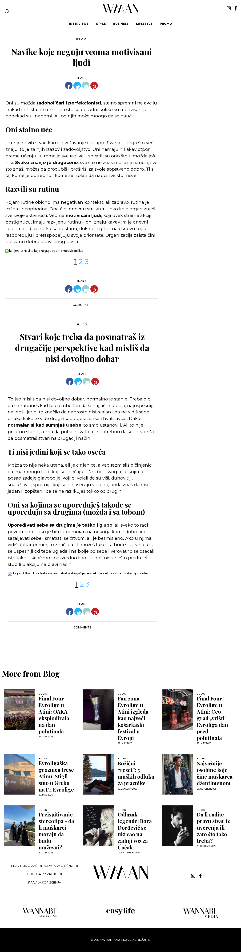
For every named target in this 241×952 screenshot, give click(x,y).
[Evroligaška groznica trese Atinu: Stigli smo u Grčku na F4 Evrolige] (19, 774)
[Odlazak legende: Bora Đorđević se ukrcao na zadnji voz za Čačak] (98, 825)
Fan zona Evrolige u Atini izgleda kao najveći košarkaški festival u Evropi (133, 718)
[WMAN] (121, 12)
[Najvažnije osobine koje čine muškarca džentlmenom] (177, 774)
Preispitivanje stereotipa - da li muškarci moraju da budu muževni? (56, 831)
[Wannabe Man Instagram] (228, 8)
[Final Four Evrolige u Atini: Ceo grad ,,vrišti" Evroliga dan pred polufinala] (177, 709)
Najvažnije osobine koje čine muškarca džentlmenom (215, 773)
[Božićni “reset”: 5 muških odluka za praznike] (98, 774)
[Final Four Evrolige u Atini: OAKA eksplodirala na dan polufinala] (19, 709)
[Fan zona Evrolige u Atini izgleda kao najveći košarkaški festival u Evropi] (98, 709)
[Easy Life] (120, 914)
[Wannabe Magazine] (40, 917)
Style (101, 23)
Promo (166, 23)
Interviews (78, 23)
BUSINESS (121, 23)
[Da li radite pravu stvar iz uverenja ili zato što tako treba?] (177, 825)
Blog (81, 39)
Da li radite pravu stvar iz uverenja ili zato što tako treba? (213, 827)
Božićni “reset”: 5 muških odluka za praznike (136, 773)
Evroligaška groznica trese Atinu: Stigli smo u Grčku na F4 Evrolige (56, 776)
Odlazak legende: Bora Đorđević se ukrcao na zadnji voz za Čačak (135, 831)
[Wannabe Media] (201, 917)
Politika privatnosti (44, 874)
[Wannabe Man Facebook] (236, 8)
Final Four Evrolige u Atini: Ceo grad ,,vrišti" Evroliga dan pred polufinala (212, 718)
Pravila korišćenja (44, 882)
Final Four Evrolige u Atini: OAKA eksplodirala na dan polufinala (54, 715)
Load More (120, 645)
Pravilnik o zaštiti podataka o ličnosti (44, 866)
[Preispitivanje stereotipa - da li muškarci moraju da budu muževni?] (19, 825)
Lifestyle (144, 23)
